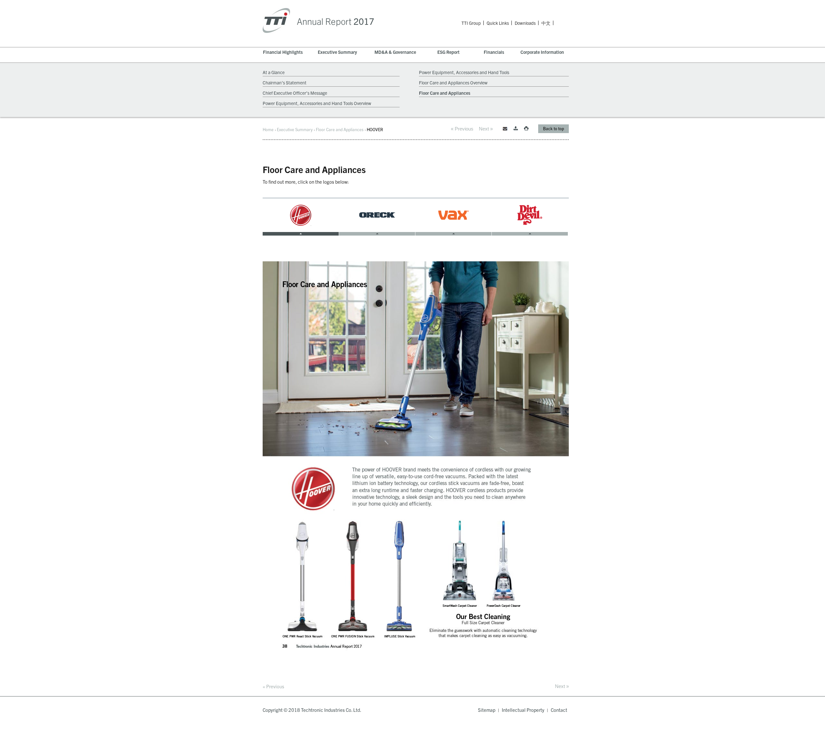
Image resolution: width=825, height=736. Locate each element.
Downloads (525, 23)
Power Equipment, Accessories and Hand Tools (464, 72)
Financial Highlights (283, 52)
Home (268, 129)
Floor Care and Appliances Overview (453, 82)
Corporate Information (542, 52)
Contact (559, 710)
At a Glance (274, 72)
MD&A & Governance (395, 52)
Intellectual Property (523, 710)
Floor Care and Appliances (444, 93)
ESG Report (448, 52)
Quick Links (498, 23)
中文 (545, 23)
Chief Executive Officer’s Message (295, 93)
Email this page (505, 128)
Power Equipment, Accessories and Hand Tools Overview (317, 103)
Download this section (515, 128)
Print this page (526, 128)
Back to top (553, 128)
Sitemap (486, 710)
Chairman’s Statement (284, 82)
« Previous (462, 128)
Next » (486, 128)
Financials (494, 52)
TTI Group (471, 23)
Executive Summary (337, 52)
